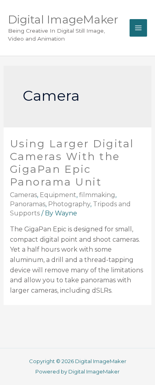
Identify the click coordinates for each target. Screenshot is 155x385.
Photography (69, 204)
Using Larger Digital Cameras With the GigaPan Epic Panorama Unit (72, 162)
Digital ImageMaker (63, 19)
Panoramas (27, 204)
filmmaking (97, 195)
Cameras (23, 195)
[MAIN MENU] (138, 28)
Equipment (58, 195)
